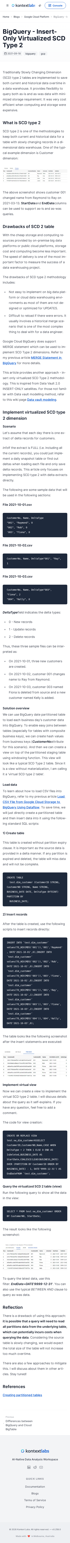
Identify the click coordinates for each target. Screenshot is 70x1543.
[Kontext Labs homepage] (23, 5)
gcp (43, 53)
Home (6, 16)
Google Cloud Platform (36, 16)
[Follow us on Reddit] (35, 1467)
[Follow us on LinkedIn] (29, 1467)
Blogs (17, 16)
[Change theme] (40, 5)
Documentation (35, 1486)
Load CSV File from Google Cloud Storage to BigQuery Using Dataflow (34, 802)
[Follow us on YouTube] (41, 1467)
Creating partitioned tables (22, 1395)
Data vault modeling (41, 399)
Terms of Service (35, 1500)
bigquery (30, 53)
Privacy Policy (35, 1507)
